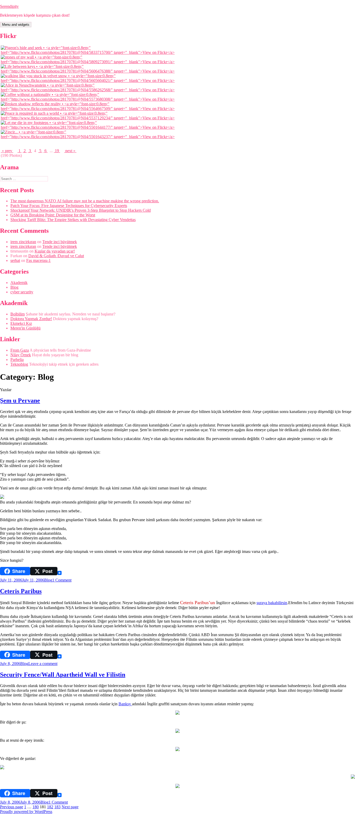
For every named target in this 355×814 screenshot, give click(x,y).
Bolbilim (17, 314)
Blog (14, 287)
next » (70, 150)
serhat (15, 260)
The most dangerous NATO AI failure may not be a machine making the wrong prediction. (84, 201)
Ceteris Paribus (21, 591)
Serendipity (9, 6)
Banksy (125, 704)
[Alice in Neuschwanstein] (89, 90)
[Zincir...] (89, 136)
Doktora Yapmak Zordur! (31, 318)
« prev (7, 150)
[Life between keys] (89, 71)
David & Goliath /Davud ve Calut (56, 256)
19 (57, 150)
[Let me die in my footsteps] (89, 127)
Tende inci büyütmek (59, 242)
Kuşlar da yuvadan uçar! (55, 251)
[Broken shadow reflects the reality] (89, 108)
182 (50, 807)
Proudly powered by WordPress (26, 811)
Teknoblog (19, 364)
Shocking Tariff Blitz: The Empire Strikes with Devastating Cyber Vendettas (73, 219)
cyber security (21, 292)
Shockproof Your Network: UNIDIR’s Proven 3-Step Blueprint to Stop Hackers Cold (80, 210)
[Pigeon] (89, 52)
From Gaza (19, 350)
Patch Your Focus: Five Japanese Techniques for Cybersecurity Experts (68, 205)
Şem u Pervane (20, 400)
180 (35, 807)
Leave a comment (42, 663)
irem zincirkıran (23, 242)
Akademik (19, 282)
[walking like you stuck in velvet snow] (89, 80)
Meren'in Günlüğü (25, 328)
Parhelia (17, 359)
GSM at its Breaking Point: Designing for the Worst (52, 215)
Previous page (11, 807)
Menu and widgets (15, 25)
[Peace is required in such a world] (89, 118)
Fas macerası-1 (38, 260)
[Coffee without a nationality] (89, 99)
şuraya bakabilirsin (272, 602)
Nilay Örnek (20, 355)
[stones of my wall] (89, 62)
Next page (70, 807)
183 (57, 807)
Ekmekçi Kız (21, 323)
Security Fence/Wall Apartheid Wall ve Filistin (62, 674)
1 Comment (61, 580)
